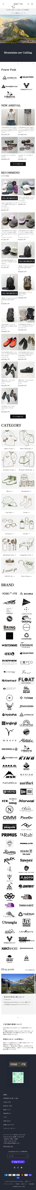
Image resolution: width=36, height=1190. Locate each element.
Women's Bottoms (25, 470)
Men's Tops (8, 448)
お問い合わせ (7, 1121)
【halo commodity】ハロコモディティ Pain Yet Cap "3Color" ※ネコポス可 (26, 198)
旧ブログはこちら (8, 1146)
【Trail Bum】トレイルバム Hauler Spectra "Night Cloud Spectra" (9, 326)
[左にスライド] (14, 1017)
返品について (7, 1109)
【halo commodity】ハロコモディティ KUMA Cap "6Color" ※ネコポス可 (9, 204)
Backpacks (25, 491)
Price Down (25, 576)
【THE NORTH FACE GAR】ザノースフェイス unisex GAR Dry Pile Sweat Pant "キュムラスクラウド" (26, 130)
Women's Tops (8, 470)
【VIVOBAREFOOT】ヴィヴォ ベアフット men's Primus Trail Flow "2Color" (9, 353)
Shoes (8, 491)
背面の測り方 (7, 1113)
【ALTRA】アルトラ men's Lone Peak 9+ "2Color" (8, 406)
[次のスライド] (22, 64)
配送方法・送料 (7, 1106)
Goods (25, 534)
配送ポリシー (24, 1184)
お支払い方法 (7, 1102)
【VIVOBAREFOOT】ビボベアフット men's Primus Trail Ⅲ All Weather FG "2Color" (26, 353)
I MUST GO (8, 576)
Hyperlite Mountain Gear (18, 54)
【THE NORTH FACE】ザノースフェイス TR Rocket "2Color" (26, 325)
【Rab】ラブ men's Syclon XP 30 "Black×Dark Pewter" (26, 266)
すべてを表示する (18, 164)
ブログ (5, 1117)
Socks (25, 512)
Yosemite (11, 1181)
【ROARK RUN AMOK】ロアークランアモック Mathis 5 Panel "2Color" (9, 261)
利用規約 (18, 1184)
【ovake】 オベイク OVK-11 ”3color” (8, 156)
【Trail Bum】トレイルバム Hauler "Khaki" (25, 293)
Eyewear (8, 534)
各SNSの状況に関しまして (14, 997)
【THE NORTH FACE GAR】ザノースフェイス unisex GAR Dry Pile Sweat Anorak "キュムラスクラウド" (9, 130)
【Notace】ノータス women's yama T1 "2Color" (26, 380)
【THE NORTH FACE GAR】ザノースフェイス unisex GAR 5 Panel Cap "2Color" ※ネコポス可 (9, 233)
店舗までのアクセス (8, 1124)
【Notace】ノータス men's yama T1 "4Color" (8, 380)
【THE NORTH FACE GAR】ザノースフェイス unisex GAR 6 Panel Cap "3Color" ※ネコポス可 (26, 233)
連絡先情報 (31, 1184)
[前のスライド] (14, 64)
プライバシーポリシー (9, 1128)
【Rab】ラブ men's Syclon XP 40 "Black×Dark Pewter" (9, 298)
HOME (5, 1094)
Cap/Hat (8, 512)
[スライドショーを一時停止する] (34, 64)
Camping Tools (25, 555)
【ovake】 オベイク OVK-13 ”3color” (25, 156)
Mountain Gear (8, 555)
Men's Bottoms (25, 448)
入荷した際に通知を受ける (9, 198)
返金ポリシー (28, 1181)
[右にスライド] (22, 1017)
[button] (3, 4)
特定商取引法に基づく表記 (10, 1098)
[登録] (27, 1156)
